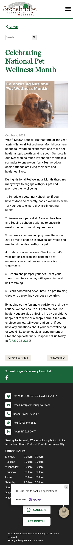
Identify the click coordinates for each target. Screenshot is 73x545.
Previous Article (19, 357)
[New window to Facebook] (7, 378)
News (13, 27)
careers (40, 510)
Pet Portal (37, 521)
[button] (64, 512)
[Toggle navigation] (68, 9)
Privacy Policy (15, 540)
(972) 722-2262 (19, 340)
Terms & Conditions (33, 540)
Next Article (56, 357)
